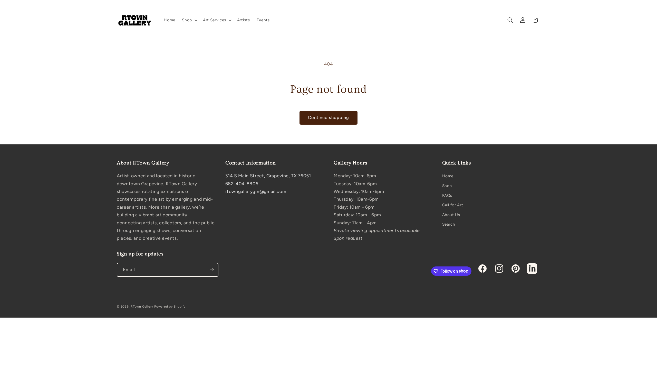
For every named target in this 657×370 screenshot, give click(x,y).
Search (448, 224)
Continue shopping (328, 117)
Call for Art (452, 204)
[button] (189, 20)
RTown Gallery (142, 306)
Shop (447, 185)
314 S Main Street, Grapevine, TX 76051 (268, 175)
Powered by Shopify (170, 306)
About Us (451, 214)
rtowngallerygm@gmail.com (255, 191)
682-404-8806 (241, 183)
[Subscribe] (212, 270)
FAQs (447, 195)
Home (448, 175)
